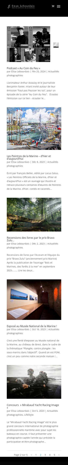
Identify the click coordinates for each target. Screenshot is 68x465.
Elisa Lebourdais (20, 71)
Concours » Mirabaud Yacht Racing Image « (33, 406)
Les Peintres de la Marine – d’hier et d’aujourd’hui (29, 157)
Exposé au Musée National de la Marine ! (32, 326)
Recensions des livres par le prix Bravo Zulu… (30, 239)
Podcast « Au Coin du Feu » (23, 68)
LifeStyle (29, 414)
